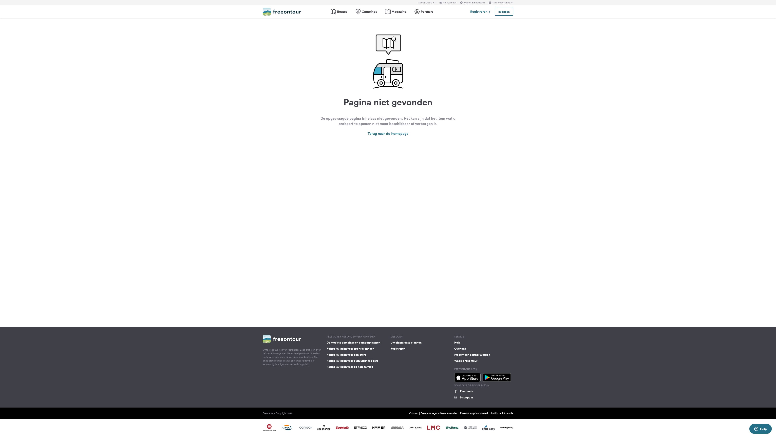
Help (457, 343)
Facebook (466, 391)
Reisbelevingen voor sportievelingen (350, 349)
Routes (342, 11)
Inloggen (504, 12)
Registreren (479, 11)
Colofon (413, 413)
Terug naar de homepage (388, 133)
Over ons (460, 349)
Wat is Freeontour (465, 361)
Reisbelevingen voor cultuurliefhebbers (352, 361)
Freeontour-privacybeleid (474, 413)
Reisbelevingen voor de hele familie (350, 367)
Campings (369, 11)
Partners (427, 11)
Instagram (466, 397)
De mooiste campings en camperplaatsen (353, 343)
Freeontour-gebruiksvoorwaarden (439, 413)
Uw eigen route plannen (406, 343)
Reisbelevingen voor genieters (346, 355)
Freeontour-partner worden (472, 355)
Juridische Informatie (501, 413)
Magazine (398, 11)
